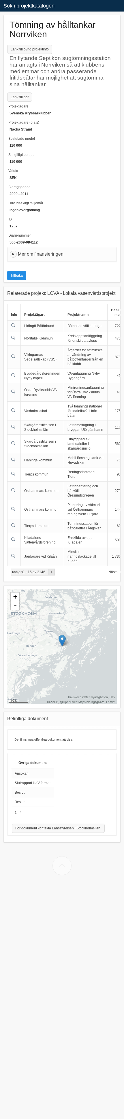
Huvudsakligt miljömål (25, 203)
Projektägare (18, 106)
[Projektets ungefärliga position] (62, 641)
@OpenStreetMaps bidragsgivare (82, 702)
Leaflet (110, 702)
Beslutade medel (21, 139)
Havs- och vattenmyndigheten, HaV (91, 697)
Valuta (13, 171)
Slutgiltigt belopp (21, 155)
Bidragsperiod (19, 187)
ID (10, 219)
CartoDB (52, 702)
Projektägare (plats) (23, 122)
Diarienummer (19, 235)
